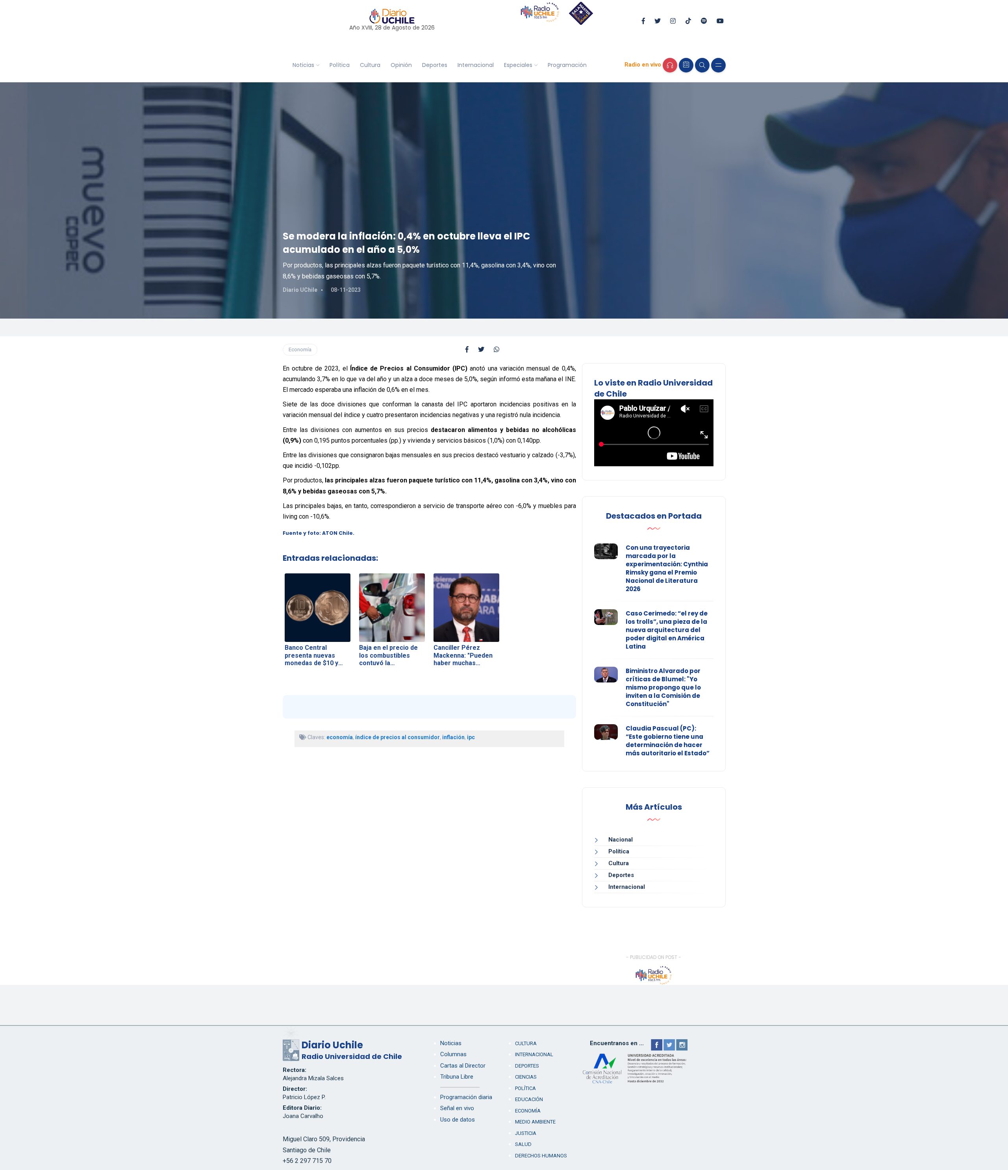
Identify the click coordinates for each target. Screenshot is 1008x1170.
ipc (471, 737)
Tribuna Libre (456, 1076)
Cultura (370, 65)
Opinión (401, 65)
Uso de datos (457, 1119)
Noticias (303, 65)
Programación (567, 65)
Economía (300, 349)
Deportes (434, 65)
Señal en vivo (457, 1108)
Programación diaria (466, 1097)
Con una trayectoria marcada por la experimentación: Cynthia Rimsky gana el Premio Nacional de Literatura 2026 (667, 568)
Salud (523, 1144)
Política (340, 65)
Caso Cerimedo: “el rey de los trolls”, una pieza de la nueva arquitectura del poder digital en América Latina (667, 630)
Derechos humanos (541, 1156)
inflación (453, 737)
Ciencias (526, 1077)
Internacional (476, 65)
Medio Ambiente (535, 1122)
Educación (529, 1099)
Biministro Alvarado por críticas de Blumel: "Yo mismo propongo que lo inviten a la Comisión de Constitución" (663, 687)
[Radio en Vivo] (670, 65)
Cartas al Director (462, 1065)
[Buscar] (702, 65)
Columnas (453, 1054)
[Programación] (686, 65)
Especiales (518, 65)
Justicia (525, 1133)
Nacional (620, 839)
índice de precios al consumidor (397, 737)
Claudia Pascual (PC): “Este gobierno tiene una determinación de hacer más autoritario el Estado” (668, 740)
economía (339, 737)
